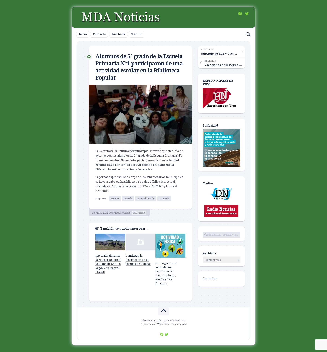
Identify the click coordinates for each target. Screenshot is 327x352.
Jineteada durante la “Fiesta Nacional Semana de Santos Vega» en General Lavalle (108, 263)
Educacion (139, 212)
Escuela (128, 198)
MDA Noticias (122, 212)
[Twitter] (247, 13)
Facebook (118, 34)
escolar (115, 198)
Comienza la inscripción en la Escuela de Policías (138, 259)
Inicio (83, 34)
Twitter (136, 34)
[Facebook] (240, 13)
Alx (184, 324)
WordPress (163, 324)
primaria (164, 198)
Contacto (99, 34)
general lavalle (146, 198)
